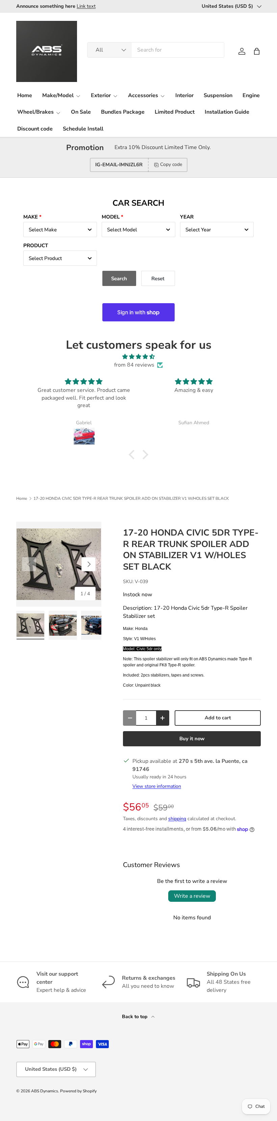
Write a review (192, 896)
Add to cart (218, 717)
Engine (251, 95)
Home (24, 95)
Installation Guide (227, 112)
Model (111, 216)
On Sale (81, 112)
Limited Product (175, 112)
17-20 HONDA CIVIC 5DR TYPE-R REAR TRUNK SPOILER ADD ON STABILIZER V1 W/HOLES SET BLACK (131, 498)
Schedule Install (83, 129)
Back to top (135, 1016)
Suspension (218, 95)
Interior (184, 95)
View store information (156, 786)
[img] (138, 356)
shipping (177, 818)
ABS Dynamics (44, 1091)
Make (30, 216)
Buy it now (192, 738)
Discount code (35, 129)
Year (187, 216)
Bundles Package (123, 112)
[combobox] (155, 49)
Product (35, 245)
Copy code (171, 164)
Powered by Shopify (78, 1091)
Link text (86, 6)
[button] (256, 51)
